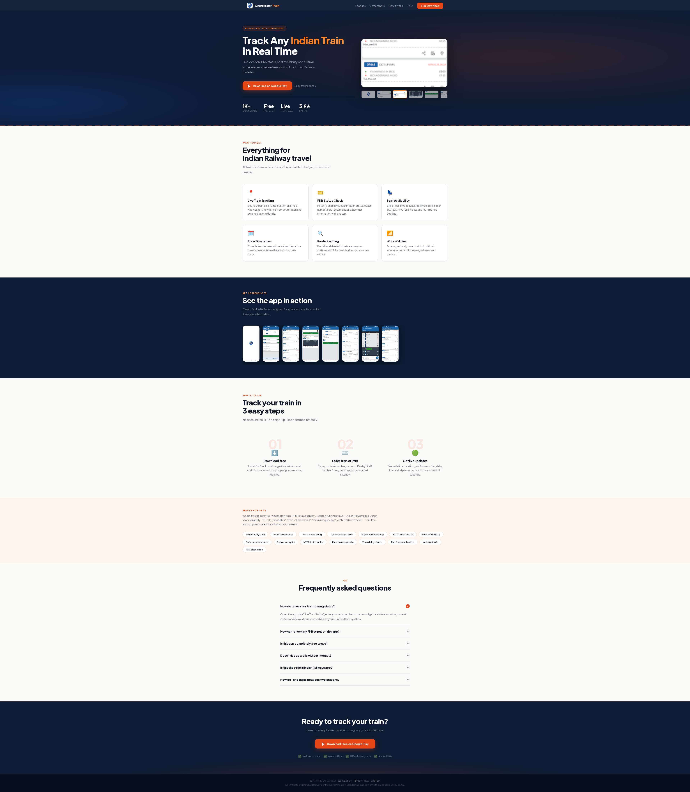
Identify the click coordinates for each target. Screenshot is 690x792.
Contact (375, 780)
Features (360, 5)
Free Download (430, 5)
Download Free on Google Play (348, 743)
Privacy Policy (361, 780)
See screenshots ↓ (305, 85)
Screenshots (377, 5)
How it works (396, 5)
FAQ (410, 5)
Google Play (345, 780)
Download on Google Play (270, 85)
